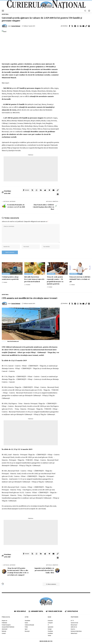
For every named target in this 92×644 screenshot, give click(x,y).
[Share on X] (72, 26)
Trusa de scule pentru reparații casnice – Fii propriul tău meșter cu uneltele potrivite (55, 280)
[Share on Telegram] (49, 190)
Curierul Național (15, 26)
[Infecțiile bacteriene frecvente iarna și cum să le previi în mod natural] (34, 268)
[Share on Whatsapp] (78, 26)
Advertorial (5, 14)
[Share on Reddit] (45, 190)
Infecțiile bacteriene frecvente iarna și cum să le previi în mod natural (34, 279)
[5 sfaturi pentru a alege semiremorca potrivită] (12, 268)
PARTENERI (74, 617)
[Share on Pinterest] (75, 26)
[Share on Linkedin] (80, 26)
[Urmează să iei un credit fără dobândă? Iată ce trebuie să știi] (79, 268)
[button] (3, 10)
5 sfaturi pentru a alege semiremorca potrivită (10, 278)
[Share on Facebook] (69, 26)
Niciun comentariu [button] (52, 584)
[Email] (83, 26)
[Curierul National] (46, 4)
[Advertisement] (31, 168)
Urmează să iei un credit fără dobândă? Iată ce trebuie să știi (79, 279)
